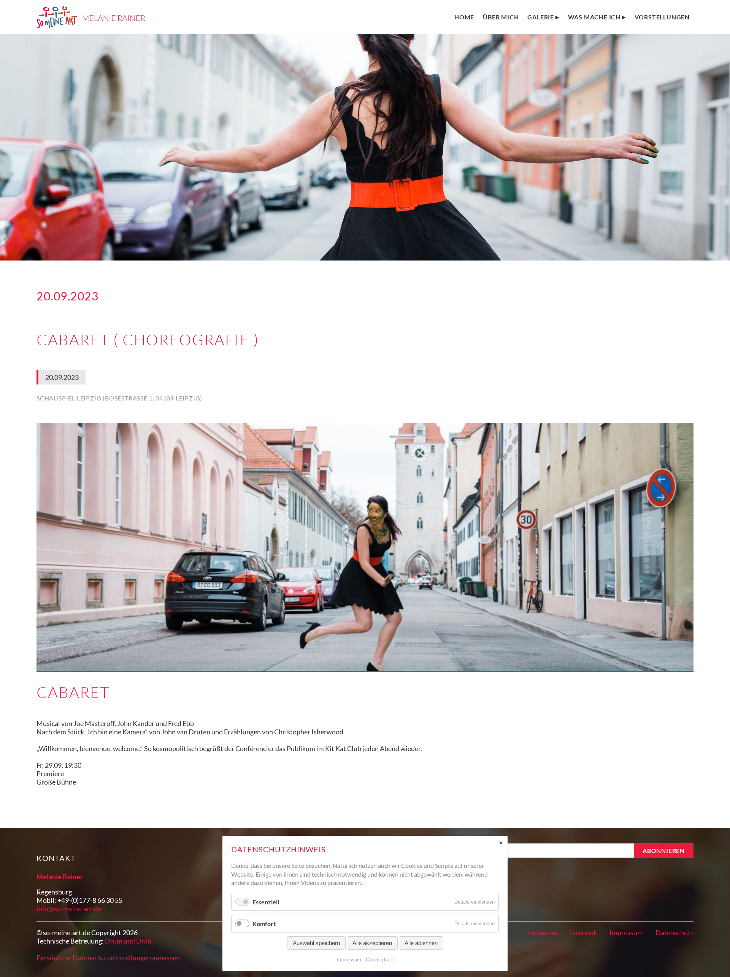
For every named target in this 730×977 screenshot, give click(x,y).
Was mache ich (594, 17)
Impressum (626, 932)
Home (464, 17)
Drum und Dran (128, 941)
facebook (583, 932)
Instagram (542, 932)
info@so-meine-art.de (68, 908)
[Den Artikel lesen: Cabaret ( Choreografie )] (365, 547)
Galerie (540, 17)
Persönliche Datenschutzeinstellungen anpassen (108, 957)
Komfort (264, 923)
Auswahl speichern (316, 943)
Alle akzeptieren (372, 943)
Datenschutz (674, 932)
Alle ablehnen (421, 943)
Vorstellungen (662, 17)
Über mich (501, 17)
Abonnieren (664, 850)
